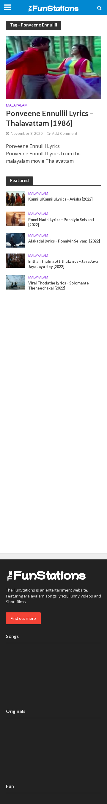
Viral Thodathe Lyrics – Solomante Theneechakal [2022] (58, 285)
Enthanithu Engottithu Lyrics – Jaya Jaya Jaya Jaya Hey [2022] (63, 264)
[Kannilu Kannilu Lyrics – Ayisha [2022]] (15, 198)
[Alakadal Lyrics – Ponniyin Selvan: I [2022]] (15, 240)
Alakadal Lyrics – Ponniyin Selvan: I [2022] (64, 241)
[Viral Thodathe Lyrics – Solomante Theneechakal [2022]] (15, 281)
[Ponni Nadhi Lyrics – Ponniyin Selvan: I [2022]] (15, 218)
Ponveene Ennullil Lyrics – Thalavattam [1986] (50, 118)
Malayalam (17, 106)
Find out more (23, 618)
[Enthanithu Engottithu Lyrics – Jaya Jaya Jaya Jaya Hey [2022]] (15, 260)
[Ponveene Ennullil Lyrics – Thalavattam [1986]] (53, 66)
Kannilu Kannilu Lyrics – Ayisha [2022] (60, 199)
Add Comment (64, 133)
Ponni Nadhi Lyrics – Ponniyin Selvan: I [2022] (61, 222)
